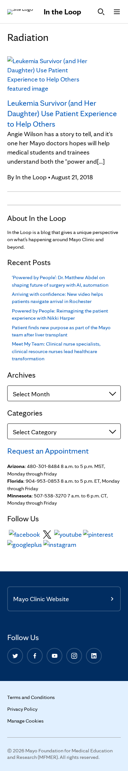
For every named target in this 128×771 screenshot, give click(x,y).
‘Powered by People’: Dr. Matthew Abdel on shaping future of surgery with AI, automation (60, 281)
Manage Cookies (25, 721)
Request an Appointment (48, 451)
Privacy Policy (22, 709)
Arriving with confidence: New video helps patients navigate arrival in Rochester (57, 297)
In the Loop (62, 11)
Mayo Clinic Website (41, 599)
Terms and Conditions (31, 697)
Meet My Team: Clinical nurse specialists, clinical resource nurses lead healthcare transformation (56, 351)
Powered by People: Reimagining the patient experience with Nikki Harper (60, 314)
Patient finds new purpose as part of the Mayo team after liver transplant (61, 331)
